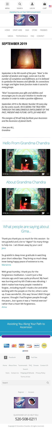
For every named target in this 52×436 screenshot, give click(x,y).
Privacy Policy (40, 373)
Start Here (17, 30)
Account (31, 392)
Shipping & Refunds (27, 373)
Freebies (43, 30)
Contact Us (15, 373)
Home (7, 30)
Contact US (44, 365)
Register (21, 392)
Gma (27, 30)
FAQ (32, 36)
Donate (36, 365)
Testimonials (22, 36)
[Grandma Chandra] (26, 20)
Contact (40, 36)
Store (34, 30)
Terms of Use (25, 377)
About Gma (13, 365)
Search (25, 369)
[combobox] (26, 382)
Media (10, 36)
